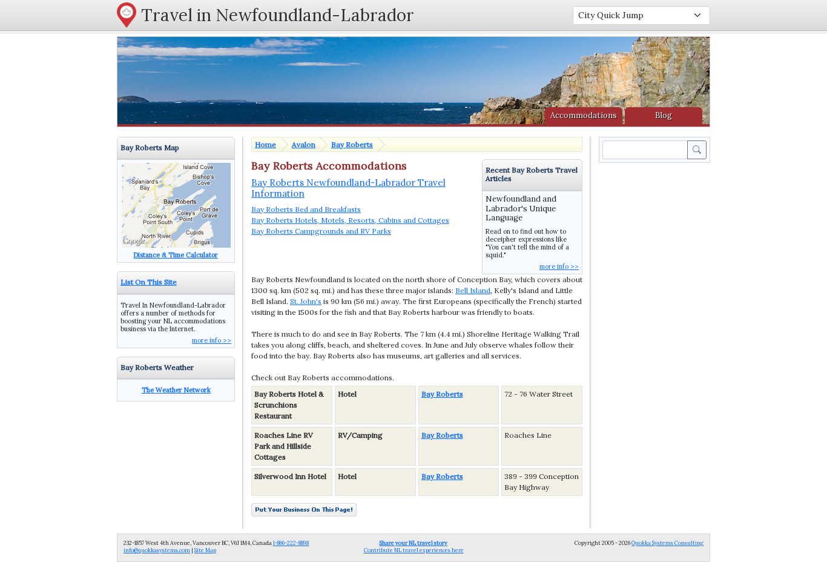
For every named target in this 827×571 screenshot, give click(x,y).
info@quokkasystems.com (157, 550)
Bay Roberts (352, 144)
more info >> (559, 266)
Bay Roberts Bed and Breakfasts (306, 209)
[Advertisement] (657, 347)
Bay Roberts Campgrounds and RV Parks (321, 231)
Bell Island (472, 290)
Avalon (303, 144)
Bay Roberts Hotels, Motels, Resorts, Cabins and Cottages (350, 220)
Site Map (205, 550)
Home (265, 144)
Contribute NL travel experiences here (414, 546)
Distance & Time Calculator (176, 255)
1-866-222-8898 (291, 543)
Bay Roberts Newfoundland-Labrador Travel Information (348, 188)
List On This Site (148, 281)
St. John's (305, 301)
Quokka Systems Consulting (667, 543)
